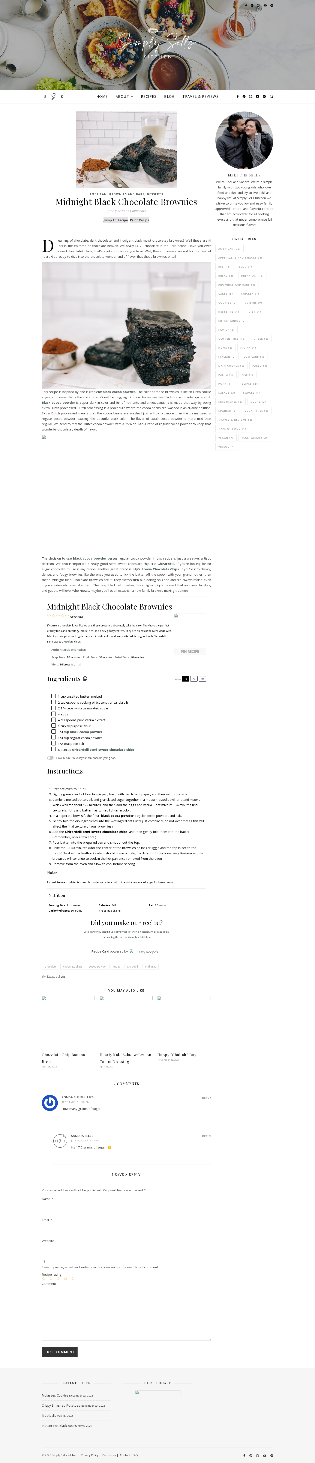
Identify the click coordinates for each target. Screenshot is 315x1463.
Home (102, 96)
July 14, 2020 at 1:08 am (75, 1101)
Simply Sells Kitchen (74, 650)
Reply (206, 1098)
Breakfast (252, 275)
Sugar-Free (256, 410)
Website (48, 1241)
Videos (226, 446)
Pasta (226, 374)
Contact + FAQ (129, 1455)
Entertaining (232, 320)
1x (185, 678)
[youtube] (258, 96)
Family (226, 329)
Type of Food (232, 428)
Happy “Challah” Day (177, 1054)
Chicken (250, 293)
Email (47, 1220)
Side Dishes (230, 401)
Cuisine (253, 302)
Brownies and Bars (126, 194)
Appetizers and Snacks (240, 257)
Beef (224, 266)
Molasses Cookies (55, 1395)
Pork (225, 383)
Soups (258, 401)
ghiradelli (132, 966)
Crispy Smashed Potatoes (61, 1405)
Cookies (227, 302)
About (122, 96)
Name (47, 1199)
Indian (248, 347)
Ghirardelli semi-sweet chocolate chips (103, 749)
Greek (261, 338)
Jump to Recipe (116, 220)
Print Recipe (139, 220)
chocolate (51, 966)
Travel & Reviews (200, 96)
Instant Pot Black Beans (59, 1425)
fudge (116, 966)
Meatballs (49, 1415)
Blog (169, 96)
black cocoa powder (86, 732)
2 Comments (137, 211)
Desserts (155, 194)
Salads (226, 392)
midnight (150, 966)
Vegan (226, 437)
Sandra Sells (56, 976)
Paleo (259, 365)
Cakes (225, 293)
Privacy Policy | (91, 1455)
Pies (248, 374)
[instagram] (251, 96)
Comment (49, 1283)
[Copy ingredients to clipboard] (85, 678)
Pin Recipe (190, 651)
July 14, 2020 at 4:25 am (85, 1140)
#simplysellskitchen (139, 937)
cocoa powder (98, 966)
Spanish (227, 410)
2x (193, 678)
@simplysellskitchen (125, 931)
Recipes (149, 96)
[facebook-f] (238, 96)
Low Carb (254, 356)
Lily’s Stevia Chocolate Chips (156, 569)
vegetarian (254, 437)
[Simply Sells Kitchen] (157, 45)
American (98, 194)
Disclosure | (110, 1455)
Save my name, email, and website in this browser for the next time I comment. (100, 1267)
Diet (255, 311)
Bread (225, 275)
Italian (227, 356)
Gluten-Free (232, 338)
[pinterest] (244, 96)
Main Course (231, 365)
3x (202, 678)
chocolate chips (72, 966)
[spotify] (264, 96)
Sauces (251, 392)
